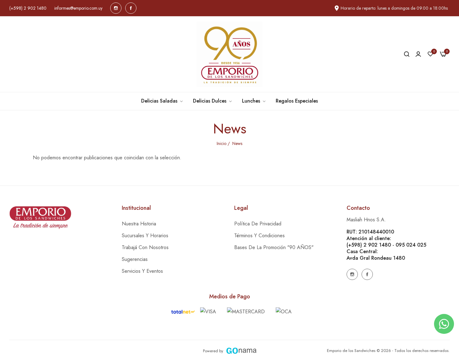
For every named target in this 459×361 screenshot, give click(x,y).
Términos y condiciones (259, 235)
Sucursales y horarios (145, 235)
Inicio (221, 143)
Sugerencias (135, 259)
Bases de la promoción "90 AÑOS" (273, 247)
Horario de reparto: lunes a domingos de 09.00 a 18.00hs (394, 8)
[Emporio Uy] (229, 54)
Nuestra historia (139, 223)
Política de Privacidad (257, 223)
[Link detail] (115, 8)
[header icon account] (418, 54)
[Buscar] (406, 54)
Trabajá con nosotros (145, 247)
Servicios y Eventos (142, 271)
